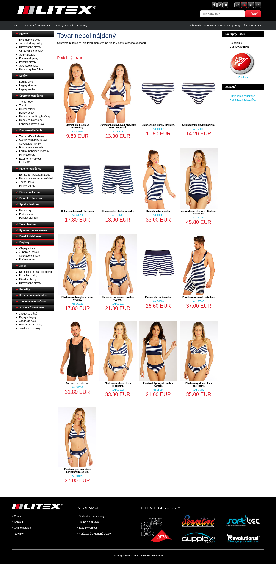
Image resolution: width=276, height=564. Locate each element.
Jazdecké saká (28, 320)
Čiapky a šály (27, 248)
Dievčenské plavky (30, 47)
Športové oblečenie (31, 95)
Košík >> (243, 77)
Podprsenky (26, 214)
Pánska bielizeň (28, 217)
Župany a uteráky (29, 252)
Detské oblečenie (30, 236)
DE (251, 4)
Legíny (23, 75)
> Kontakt (17, 522)
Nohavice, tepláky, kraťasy (34, 116)
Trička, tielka (26, 182)
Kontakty (82, 25)
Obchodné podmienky (37, 25)
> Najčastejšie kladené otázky (94, 533)
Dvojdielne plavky (29, 39)
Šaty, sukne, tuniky (30, 143)
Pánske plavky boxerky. (158, 297)
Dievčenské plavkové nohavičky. (77, 126)
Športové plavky (28, 65)
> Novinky (18, 533)
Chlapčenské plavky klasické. (158, 125)
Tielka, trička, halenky (31, 136)
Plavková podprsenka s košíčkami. (198, 384)
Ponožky (24, 289)
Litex (17, 25)
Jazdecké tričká (28, 313)
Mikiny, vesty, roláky (30, 324)
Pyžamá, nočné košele (33, 230)
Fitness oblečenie (30, 192)
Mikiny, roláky (27, 109)
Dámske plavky (28, 275)
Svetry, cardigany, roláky (33, 140)
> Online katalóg (21, 527)
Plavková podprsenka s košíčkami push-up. (77, 470)
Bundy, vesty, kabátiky (32, 147)
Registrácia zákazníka (248, 25)
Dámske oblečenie (30, 130)
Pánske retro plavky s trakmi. (198, 297)
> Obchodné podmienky (91, 516)
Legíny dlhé (26, 81)
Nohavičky (25, 210)
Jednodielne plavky (30, 43)
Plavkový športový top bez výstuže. (158, 384)
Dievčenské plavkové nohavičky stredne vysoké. (118, 126)
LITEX (134, 555)
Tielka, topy (26, 101)
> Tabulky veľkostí (87, 527)
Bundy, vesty (26, 112)
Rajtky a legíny (27, 317)
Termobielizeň (27, 224)
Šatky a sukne (27, 54)
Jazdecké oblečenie (31, 307)
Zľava (23, 265)
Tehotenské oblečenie (32, 301)
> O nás (16, 516)
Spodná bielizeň (29, 204)
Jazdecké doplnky (29, 328)
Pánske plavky (27, 62)
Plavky (23, 33)
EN (258, 4)
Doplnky (24, 242)
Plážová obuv (27, 259)
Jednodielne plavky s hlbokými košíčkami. (198, 212)
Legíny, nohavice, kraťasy (34, 151)
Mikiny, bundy (27, 185)
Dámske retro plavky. (158, 211)
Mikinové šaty (27, 154)
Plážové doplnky (29, 58)
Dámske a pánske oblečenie (36, 271)
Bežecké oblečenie (31, 198)
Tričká (22, 105)
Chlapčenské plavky (31, 50)
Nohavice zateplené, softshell (36, 178)
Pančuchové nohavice (33, 295)
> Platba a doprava (88, 522)
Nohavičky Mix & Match (32, 69)
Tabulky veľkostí (63, 25)
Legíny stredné (28, 85)
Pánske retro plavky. (77, 383)
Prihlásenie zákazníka (217, 25)
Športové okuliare (29, 255)
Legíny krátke (27, 89)
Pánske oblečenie (30, 168)
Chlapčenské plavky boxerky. (77, 211)
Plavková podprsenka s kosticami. (118, 384)
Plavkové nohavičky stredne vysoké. (77, 298)
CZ (237, 4)
